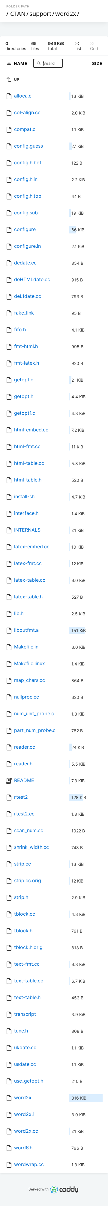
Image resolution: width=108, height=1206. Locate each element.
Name (21, 63)
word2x (65, 14)
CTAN (18, 14)
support (40, 14)
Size (97, 63)
